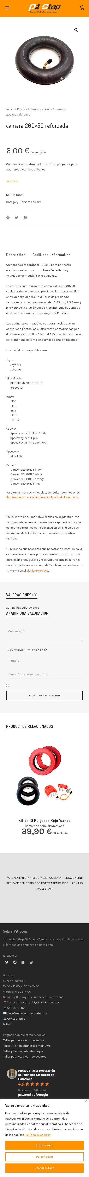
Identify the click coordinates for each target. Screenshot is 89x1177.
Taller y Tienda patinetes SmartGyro (27, 1046)
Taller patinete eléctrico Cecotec (24, 1056)
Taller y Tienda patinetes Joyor (23, 1051)
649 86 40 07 (16, 1008)
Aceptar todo (44, 1145)
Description (15, 254)
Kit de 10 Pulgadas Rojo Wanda (45, 820)
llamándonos (15, 497)
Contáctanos (16, 1018)
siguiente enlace (37, 570)
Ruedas (22, 109)
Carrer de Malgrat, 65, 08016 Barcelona (33, 1002)
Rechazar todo (44, 1168)
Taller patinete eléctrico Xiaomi (23, 1040)
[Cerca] (86, 1101)
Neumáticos (56, 826)
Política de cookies (38, 1135)
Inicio (9, 109)
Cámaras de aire (41, 109)
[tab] (15, 254)
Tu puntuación (15, 649)
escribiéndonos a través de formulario (52, 497)
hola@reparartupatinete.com (27, 1013)
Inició (9, 1024)
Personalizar (44, 1156)
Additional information (51, 254)
